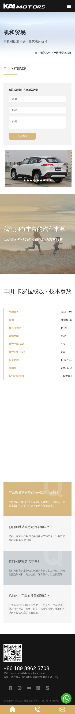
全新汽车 (45, 52)
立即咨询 (22, 136)
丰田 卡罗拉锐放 (63, 52)
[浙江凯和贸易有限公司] (24, 8)
